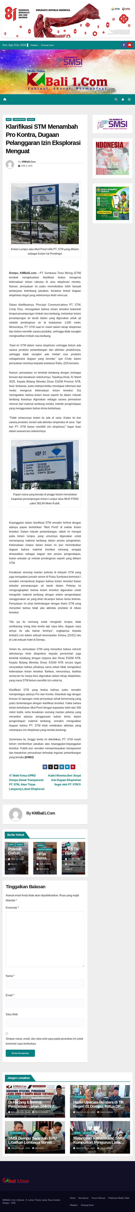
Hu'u (9, 119)
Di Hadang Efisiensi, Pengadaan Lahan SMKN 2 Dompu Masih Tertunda (31, 1106)
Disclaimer (84, 1198)
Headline (87, 1133)
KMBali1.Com (28, 161)
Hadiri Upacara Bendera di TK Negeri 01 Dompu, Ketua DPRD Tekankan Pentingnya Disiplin (99, 1106)
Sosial (31, 119)
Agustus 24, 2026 (86, 1148)
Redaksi (34, 45)
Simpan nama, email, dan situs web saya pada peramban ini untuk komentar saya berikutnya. (44, 1041)
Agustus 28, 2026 (21, 1148)
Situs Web (12, 1014)
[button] (116, 99)
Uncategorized (45, 849)
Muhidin (44, 869)
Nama (10, 975)
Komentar (12, 907)
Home (73, 1198)
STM (67, 844)
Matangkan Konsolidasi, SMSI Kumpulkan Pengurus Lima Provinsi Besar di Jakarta (98, 1142)
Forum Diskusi (98, 1198)
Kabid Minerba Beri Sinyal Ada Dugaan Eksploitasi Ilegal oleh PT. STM (64, 780)
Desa (11, 844)
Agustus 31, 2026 (21, 1112)
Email (10, 995)
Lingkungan (19, 119)
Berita (77, 1133)
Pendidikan (14, 1097)
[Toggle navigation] (129, 99)
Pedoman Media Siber (118, 1198)
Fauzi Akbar (41, 1112)
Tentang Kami (47, 45)
